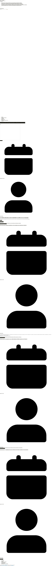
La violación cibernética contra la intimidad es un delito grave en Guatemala (14, 217)
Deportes (2, 561)
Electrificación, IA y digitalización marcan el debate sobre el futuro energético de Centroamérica (14, 449)
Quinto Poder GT (3, 562)
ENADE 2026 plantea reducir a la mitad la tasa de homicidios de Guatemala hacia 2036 (11, 5)
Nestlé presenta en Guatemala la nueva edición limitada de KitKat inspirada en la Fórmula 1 (11, 3)
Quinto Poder (1, 333)
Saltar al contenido (2, 0)
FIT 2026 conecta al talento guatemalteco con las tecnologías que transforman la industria (13, 225)
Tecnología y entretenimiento (4, 120)
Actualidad (2, 118)
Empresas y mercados (3, 117)
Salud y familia (3, 119)
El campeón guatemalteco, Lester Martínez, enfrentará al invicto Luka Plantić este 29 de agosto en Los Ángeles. (14, 4)
